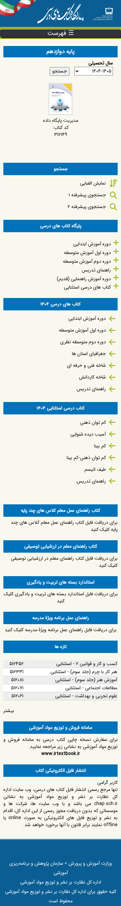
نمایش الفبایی (93, 183)
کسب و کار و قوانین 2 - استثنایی (86, 663)
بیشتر (8, 710)
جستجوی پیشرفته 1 (87, 195)
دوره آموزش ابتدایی (92, 244)
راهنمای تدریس (96, 270)
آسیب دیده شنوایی (88, 434)
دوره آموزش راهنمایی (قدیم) (84, 279)
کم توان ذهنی (93, 422)
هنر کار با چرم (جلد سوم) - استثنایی (83, 671)
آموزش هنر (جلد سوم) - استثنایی (86, 680)
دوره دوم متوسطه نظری (83, 342)
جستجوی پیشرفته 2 (87, 206)
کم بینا (100, 446)
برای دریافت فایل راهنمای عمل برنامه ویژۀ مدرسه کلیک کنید (61, 630)
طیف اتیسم (95, 469)
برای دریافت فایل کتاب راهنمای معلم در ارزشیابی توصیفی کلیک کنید (64, 562)
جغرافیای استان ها (89, 353)
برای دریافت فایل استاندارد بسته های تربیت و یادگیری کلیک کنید (61, 597)
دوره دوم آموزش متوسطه (87, 261)
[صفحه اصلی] (103, 11)
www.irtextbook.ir (60, 753)
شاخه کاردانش (92, 377)
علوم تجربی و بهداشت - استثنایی (86, 696)
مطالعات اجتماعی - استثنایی (91, 688)
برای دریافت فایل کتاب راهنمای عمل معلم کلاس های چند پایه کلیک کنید (64, 526)
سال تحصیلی (100, 63)
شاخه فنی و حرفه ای (86, 365)
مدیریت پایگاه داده (60, 120)
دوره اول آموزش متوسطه (87, 252)
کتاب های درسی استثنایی (87, 287)
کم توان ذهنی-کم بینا (86, 457)
